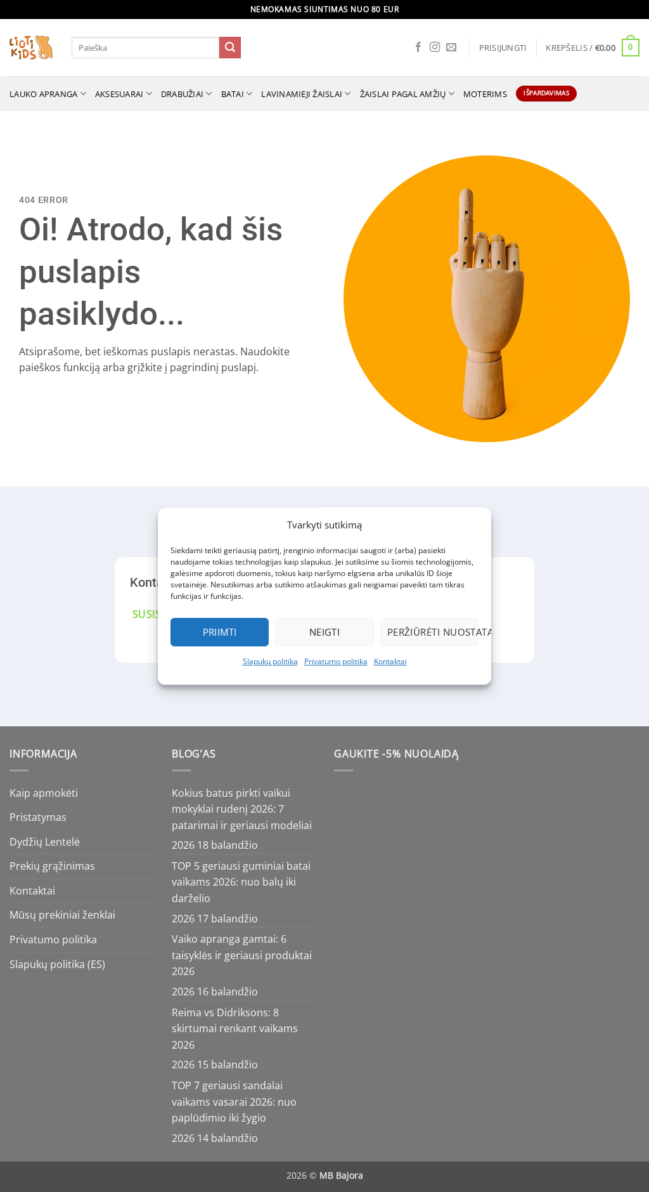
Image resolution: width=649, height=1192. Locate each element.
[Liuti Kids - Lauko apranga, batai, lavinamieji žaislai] (31, 48)
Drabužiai (182, 94)
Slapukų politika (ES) (57, 964)
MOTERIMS (485, 94)
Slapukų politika (270, 661)
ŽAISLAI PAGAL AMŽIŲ (403, 94)
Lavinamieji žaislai (301, 94)
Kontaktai (390, 661)
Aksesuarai (119, 94)
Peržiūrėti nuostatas (433, 631)
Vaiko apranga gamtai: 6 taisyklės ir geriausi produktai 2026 (242, 955)
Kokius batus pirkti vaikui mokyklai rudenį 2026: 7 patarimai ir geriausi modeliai (242, 809)
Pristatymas (38, 817)
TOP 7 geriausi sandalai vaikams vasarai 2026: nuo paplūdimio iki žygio (234, 1101)
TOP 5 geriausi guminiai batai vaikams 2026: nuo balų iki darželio (241, 882)
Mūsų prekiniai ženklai (62, 915)
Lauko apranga (43, 94)
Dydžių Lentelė (45, 842)
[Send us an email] (451, 47)
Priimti (220, 631)
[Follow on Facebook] (418, 47)
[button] (503, 47)
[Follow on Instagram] (435, 47)
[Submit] (230, 47)
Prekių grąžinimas (52, 866)
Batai (232, 94)
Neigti (324, 631)
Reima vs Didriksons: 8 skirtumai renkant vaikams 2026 (235, 1028)
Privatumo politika (336, 661)
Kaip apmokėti (44, 793)
